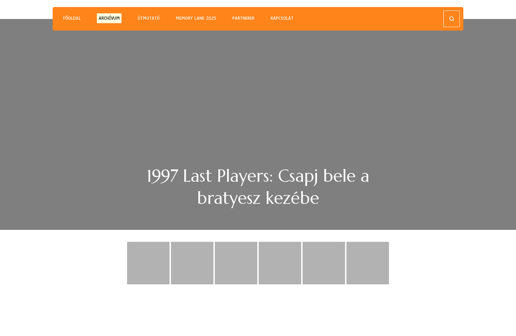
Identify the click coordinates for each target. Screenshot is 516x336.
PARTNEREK (243, 18)
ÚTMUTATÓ (149, 18)
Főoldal (72, 18)
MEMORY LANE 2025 (196, 18)
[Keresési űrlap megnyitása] (451, 19)
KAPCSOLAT (282, 18)
